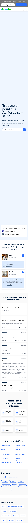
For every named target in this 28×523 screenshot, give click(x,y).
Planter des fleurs (5, 452)
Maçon (3, 506)
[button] (25, 9)
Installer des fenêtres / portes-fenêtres (6, 463)
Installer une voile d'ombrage (19, 448)
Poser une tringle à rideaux (5, 459)
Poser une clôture (5, 454)
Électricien (11, 520)
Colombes (16, 490)
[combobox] (12, 129)
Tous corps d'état (6, 515)
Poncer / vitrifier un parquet (19, 463)
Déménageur (12, 511)
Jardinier (23, 515)
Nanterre (21, 481)
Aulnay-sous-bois (6, 490)
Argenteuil (12, 481)
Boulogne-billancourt (13, 477)
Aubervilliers (22, 485)
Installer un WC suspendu (18, 459)
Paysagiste (19, 520)
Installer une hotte (19, 452)
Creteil (14, 485)
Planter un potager (5, 445)
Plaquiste (15, 515)
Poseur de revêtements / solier (15, 506)
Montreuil (4, 481)
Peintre (4, 520)
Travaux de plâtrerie (20, 445)
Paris (3, 477)
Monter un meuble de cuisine (20, 455)
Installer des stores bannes (5, 448)
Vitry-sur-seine (6, 485)
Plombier (4, 511)
